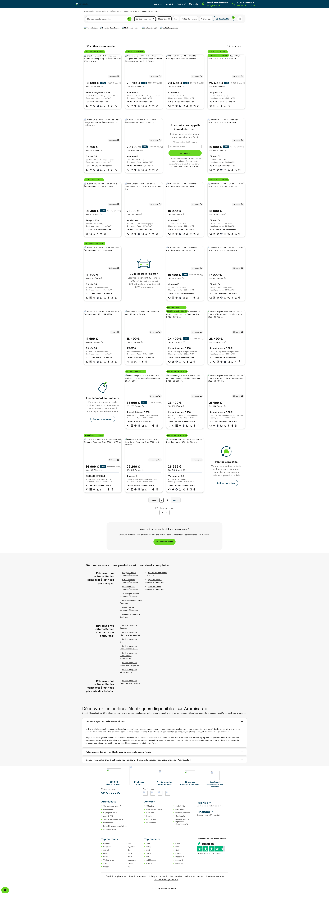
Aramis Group (109, 829)
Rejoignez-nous (110, 812)
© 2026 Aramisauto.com (164, 888)
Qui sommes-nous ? (112, 806)
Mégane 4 (179, 857)
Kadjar (178, 853)
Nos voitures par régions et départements (182, 821)
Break (149, 816)
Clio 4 (178, 847)
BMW (130, 857)
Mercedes (132, 860)
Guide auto (180, 816)
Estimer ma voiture (226, 483)
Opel (105, 853)
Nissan (106, 867)
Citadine (150, 806)
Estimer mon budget (102, 419)
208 (148, 843)
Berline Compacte (154, 809)
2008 (148, 847)
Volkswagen (108, 860)
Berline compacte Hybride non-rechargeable (128, 656)
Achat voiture (102, 11)
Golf (177, 850)
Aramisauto (89, 11)
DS (129, 867)
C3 (147, 857)
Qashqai (179, 863)
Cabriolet (179, 809)
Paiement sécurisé (215, 876)
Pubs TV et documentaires (114, 826)
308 (148, 850)
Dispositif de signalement (166, 879)
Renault (106, 843)
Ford (130, 853)
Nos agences (108, 809)
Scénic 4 (179, 860)
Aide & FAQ (108, 816)
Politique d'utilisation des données (165, 876)
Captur (149, 863)
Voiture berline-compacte (121, 11)
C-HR (177, 843)
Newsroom (108, 822)
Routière (150, 812)
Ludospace (151, 822)
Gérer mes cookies (194, 876)
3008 (148, 853)
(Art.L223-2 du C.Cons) (189, 166)
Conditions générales (116, 876)
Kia (129, 850)
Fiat (129, 843)
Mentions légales (137, 876)
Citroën (106, 850)
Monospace (151, 819)
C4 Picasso (151, 860)
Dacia (105, 857)
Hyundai (131, 847)
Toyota (130, 863)
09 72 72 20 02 (110, 792)
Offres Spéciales (182, 812)
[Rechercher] (129, 19)
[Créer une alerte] (5, 890)
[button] (153, 19)
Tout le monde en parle (113, 819)
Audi (105, 863)
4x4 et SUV (180, 806)
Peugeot (107, 847)
